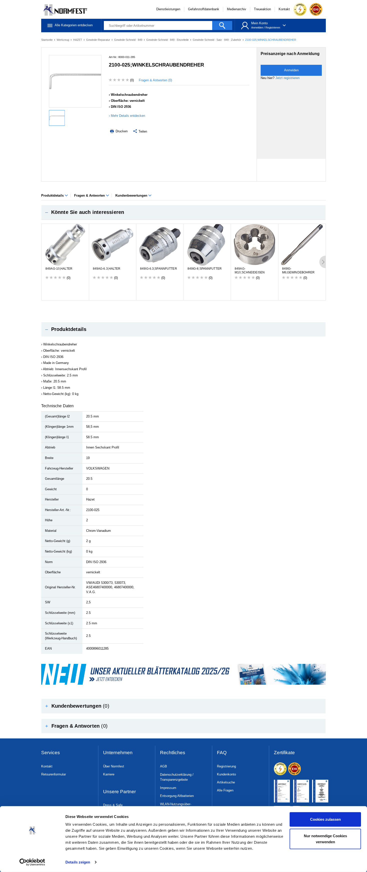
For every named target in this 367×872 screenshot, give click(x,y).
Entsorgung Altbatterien (177, 796)
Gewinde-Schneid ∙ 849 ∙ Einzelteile (167, 39)
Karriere (108, 774)
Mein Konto (259, 23)
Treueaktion (262, 9)
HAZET (78, 39)
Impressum (168, 788)
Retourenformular (53, 774)
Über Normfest (113, 766)
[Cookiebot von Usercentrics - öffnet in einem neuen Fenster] (32, 862)
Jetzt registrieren (287, 78)
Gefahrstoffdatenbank (203, 9)
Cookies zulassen (325, 819)
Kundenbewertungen (131, 195)
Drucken (121, 131)
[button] (183, 212)
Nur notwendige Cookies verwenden (325, 838)
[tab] (183, 212)
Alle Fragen (225, 790)
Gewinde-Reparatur (98, 39)
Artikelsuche (226, 782)
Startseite (47, 39)
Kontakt (284, 9)
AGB (163, 766)
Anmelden (257, 27)
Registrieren (272, 27)
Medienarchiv (236, 9)
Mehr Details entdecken (128, 116)
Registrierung (226, 766)
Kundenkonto (226, 774)
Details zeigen (77, 862)
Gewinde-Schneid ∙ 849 (128, 39)
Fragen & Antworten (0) (155, 80)
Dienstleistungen (168, 9)
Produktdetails (53, 195)
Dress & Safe (113, 805)
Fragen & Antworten (90, 195)
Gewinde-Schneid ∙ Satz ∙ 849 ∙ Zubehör (217, 39)
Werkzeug (63, 39)
